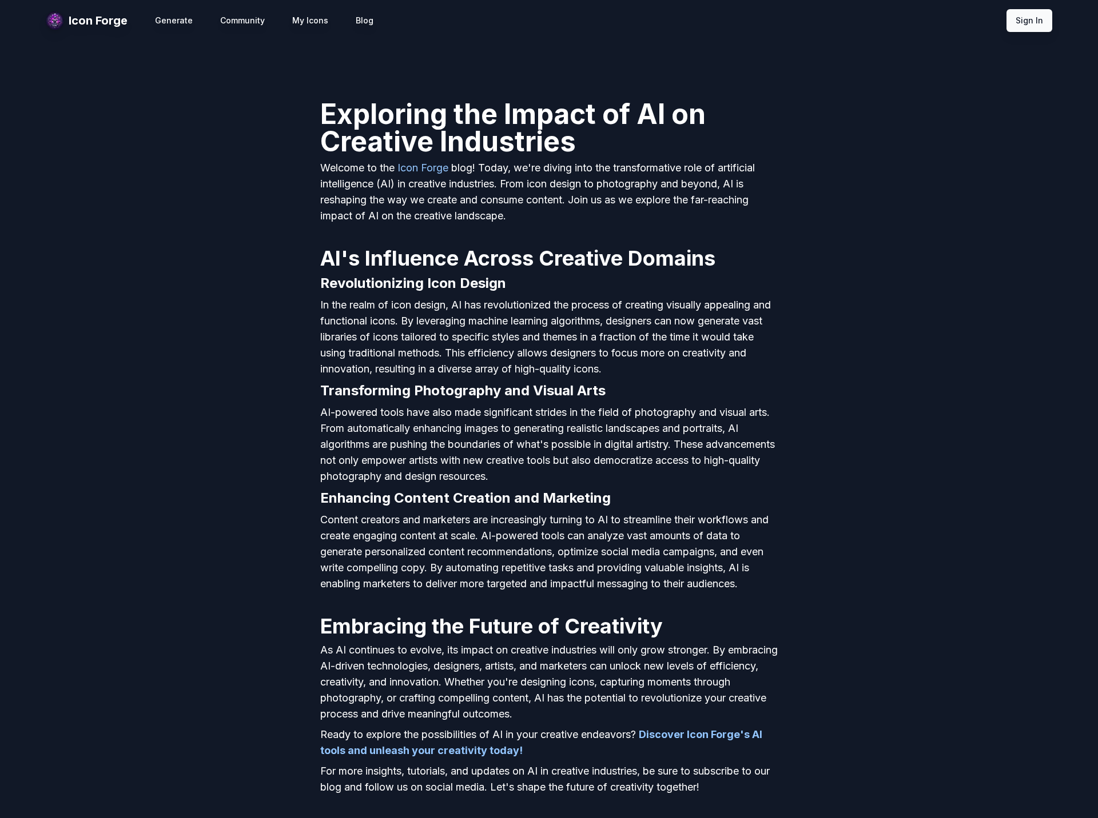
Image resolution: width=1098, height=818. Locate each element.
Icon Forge (422, 168)
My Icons (310, 20)
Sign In (1029, 20)
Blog (364, 20)
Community (242, 20)
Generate (174, 20)
